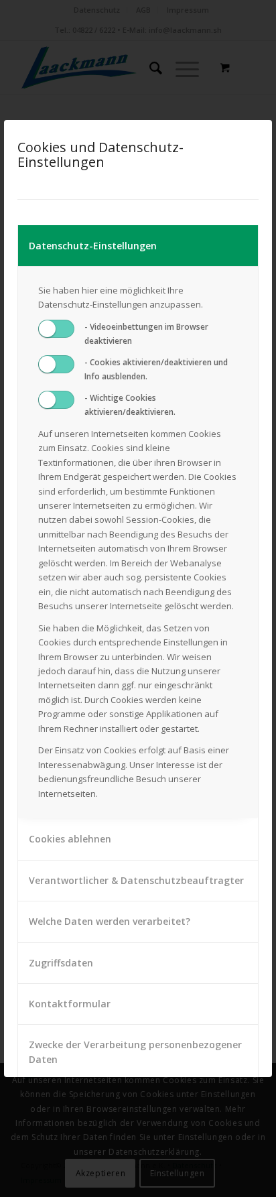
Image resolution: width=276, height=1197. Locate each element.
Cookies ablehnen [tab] (70, 838)
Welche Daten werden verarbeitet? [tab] (109, 921)
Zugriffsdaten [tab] (61, 962)
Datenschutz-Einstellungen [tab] (93, 245)
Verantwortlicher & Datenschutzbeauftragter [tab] (136, 880)
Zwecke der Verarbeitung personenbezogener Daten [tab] (135, 1051)
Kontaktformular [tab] (70, 1003)
